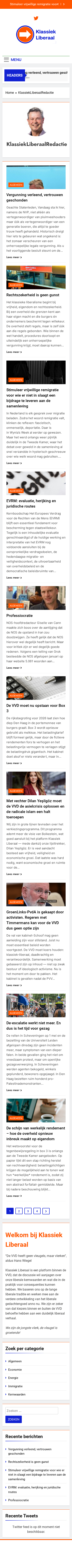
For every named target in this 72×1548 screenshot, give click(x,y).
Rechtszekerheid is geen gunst (32, 295)
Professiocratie (19, 615)
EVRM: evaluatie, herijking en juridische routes (38, 5)
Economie (15, 1369)
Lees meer (12, 257)
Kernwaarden (16, 1394)
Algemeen (16, 185)
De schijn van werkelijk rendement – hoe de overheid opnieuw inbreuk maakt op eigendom (35, 1133)
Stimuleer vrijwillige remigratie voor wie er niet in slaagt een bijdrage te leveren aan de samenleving (37, 1474)
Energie (13, 1378)
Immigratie (15, 1386)
